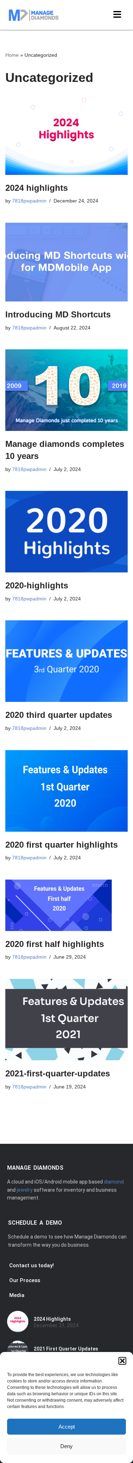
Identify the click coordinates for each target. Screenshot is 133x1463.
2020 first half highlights (54, 944)
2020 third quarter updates (58, 715)
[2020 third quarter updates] (66, 661)
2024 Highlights (52, 1319)
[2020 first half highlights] (66, 905)
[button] (122, 1360)
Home (12, 55)
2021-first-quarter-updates (57, 1073)
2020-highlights (36, 585)
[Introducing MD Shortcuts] (66, 262)
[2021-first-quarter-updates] (66, 1019)
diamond (114, 1182)
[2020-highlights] (66, 531)
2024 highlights (36, 188)
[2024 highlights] (66, 135)
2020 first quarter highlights (61, 844)
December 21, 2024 (56, 1325)
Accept (67, 1427)
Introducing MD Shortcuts (58, 314)
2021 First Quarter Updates (66, 1349)
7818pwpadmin (29, 201)
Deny (66, 1446)
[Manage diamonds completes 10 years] (66, 390)
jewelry (25, 1190)
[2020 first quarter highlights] (66, 791)
